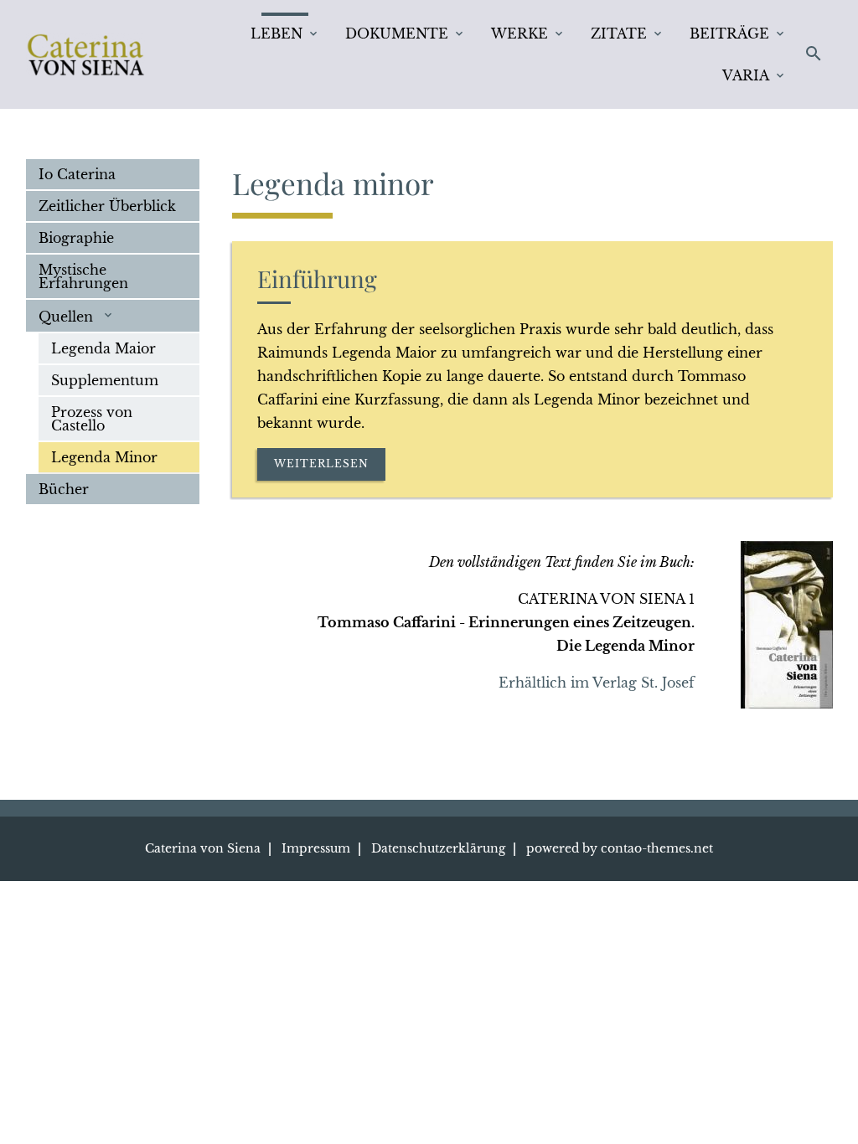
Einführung (317, 278)
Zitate (619, 33)
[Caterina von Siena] (85, 54)
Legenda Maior (103, 348)
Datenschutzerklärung (438, 848)
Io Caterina (77, 174)
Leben (276, 33)
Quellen (68, 316)
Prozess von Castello (91, 419)
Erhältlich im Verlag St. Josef (597, 682)
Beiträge (729, 33)
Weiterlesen (321, 463)
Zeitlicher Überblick (107, 206)
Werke (519, 33)
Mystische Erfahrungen (83, 276)
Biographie (76, 237)
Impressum (316, 848)
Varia (745, 75)
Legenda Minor (104, 457)
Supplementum (104, 380)
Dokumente (396, 33)
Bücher (64, 489)
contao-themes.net (657, 848)
